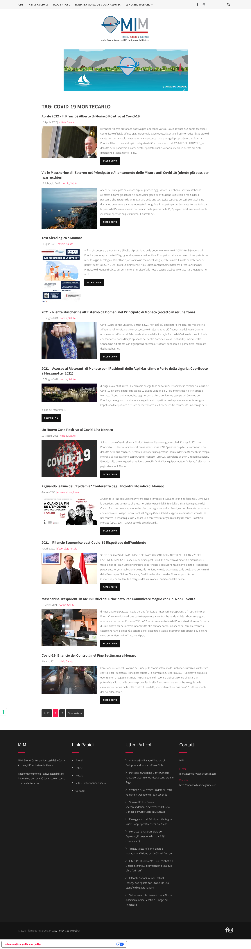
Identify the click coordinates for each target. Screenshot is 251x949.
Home (20, 4)
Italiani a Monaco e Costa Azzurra (98, 4)
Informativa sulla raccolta (23, 944)
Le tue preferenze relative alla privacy (80, 944)
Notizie (79, 775)
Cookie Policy (72, 930)
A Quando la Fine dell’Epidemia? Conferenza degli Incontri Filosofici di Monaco (103, 486)
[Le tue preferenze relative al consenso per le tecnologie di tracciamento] (3, 711)
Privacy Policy (56, 930)
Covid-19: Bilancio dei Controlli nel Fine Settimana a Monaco (89, 655)
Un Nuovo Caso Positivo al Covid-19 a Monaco (77, 429)
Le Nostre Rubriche (138, 4)
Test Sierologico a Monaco (62, 237)
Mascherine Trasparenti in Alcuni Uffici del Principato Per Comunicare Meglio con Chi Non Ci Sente (118, 599)
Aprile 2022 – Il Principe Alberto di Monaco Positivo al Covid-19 (91, 116)
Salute (70, 122)
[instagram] (204, 4)
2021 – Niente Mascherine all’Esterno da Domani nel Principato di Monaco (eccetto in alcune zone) (118, 312)
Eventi (76, 492)
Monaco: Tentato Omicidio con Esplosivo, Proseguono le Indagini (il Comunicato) (145, 836)
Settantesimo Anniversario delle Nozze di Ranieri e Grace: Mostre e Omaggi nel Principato (149, 899)
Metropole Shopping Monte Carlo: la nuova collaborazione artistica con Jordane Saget (149, 777)
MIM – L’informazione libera (91, 783)
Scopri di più (110, 160)
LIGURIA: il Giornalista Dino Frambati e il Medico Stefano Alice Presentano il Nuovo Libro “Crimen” (149, 865)
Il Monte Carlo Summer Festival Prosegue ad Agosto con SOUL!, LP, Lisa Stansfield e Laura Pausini (147, 882)
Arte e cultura (38, 4)
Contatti (80, 790)
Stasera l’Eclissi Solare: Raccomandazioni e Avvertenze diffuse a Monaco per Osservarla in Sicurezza (148, 806)
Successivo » (75, 713)
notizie (62, 122)
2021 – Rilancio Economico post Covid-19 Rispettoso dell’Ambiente (94, 542)
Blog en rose (61, 4)
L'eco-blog (63, 548)
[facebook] (197, 4)
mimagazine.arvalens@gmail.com (197, 773)
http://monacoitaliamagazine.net (197, 785)
